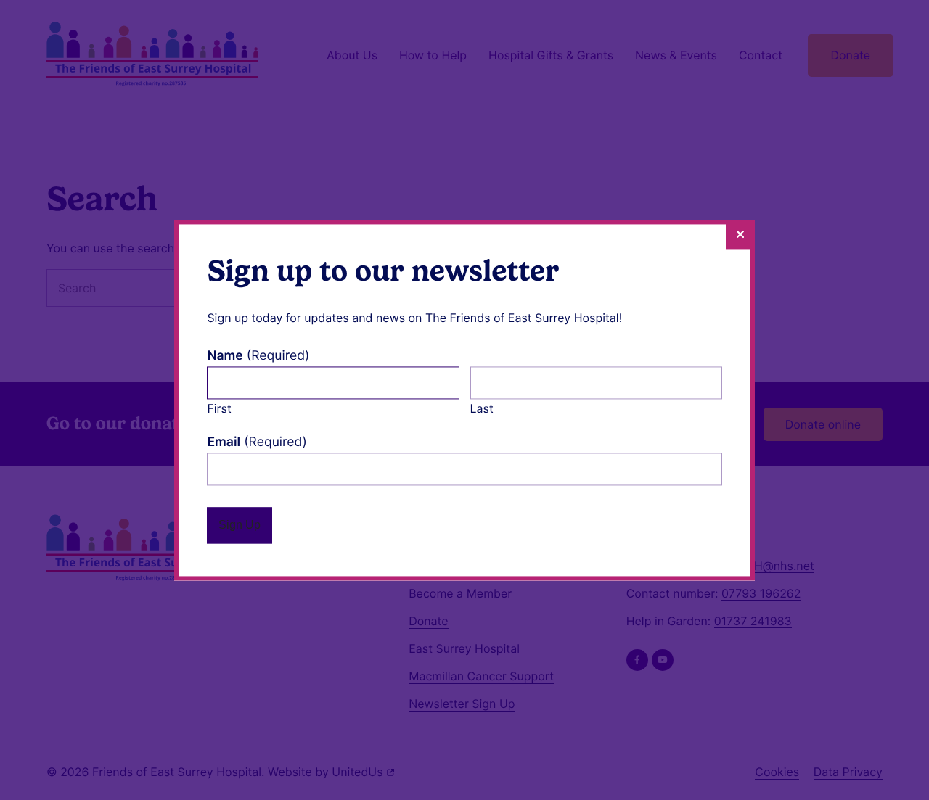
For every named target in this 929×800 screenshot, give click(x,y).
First (219, 408)
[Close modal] (740, 234)
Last (482, 408)
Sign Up (239, 525)
